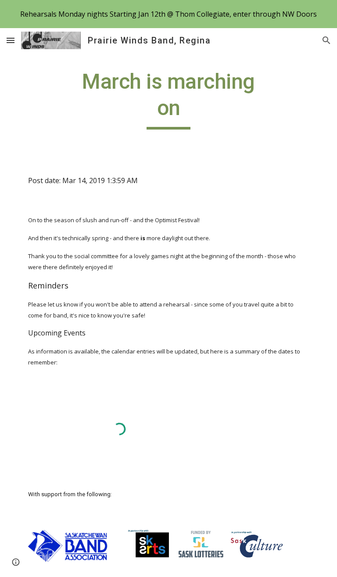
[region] (168, 14)
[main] (168, 99)
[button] (10, 40)
